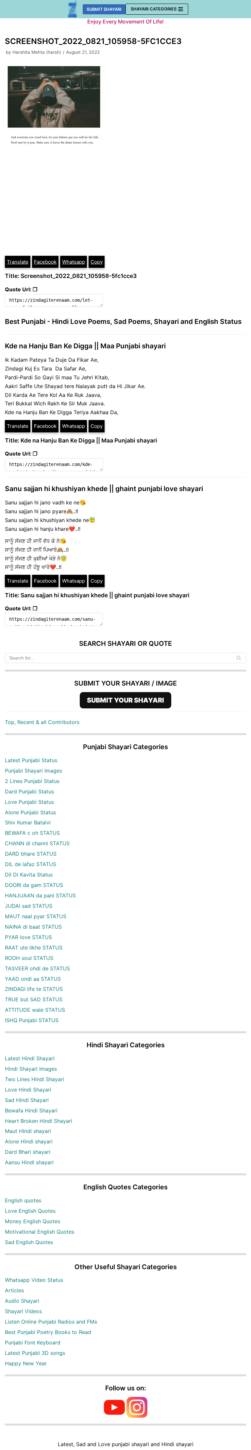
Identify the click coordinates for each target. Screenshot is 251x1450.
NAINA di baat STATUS (33, 926)
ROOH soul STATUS (29, 958)
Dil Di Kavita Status (29, 874)
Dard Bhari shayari (27, 1152)
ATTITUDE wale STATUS (35, 1010)
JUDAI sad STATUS (28, 906)
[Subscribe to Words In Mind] (114, 1416)
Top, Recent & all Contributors (42, 722)
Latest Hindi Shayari (30, 1058)
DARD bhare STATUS (31, 853)
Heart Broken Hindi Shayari (38, 1121)
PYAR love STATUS (28, 937)
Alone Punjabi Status (30, 812)
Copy (97, 262)
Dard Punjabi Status (29, 791)
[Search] (238, 658)
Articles (14, 1290)
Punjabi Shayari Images (33, 770)
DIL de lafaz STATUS (30, 864)
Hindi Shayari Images (31, 1069)
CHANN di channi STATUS (37, 843)
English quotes (23, 1200)
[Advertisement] (125, 206)
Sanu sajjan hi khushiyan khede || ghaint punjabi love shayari (104, 489)
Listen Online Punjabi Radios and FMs (51, 1321)
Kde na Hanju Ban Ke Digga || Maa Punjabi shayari (85, 346)
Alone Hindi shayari (29, 1141)
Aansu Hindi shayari (29, 1162)
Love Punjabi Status (29, 802)
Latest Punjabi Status (31, 760)
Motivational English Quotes (39, 1231)
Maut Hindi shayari (28, 1131)
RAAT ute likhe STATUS (33, 947)
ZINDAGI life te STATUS (34, 989)
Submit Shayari (104, 9)
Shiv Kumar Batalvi (28, 822)
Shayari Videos (23, 1311)
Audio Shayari (22, 1301)
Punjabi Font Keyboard (32, 1342)
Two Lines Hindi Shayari (34, 1079)
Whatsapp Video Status (34, 1280)
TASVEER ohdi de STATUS (37, 968)
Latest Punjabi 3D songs (35, 1353)
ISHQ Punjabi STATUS (32, 1020)
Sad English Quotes (29, 1242)
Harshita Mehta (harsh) (36, 52)
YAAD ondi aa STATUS (33, 979)
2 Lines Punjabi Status (32, 781)
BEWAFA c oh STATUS (32, 833)
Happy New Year (26, 1363)
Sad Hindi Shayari (27, 1100)
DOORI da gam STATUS (34, 885)
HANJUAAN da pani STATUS (40, 895)
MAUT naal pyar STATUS (35, 916)
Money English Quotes (32, 1221)
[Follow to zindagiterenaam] (136, 1416)
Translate (17, 262)
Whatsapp (73, 262)
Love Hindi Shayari (28, 1089)
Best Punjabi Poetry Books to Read (48, 1332)
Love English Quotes (30, 1211)
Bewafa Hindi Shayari (31, 1110)
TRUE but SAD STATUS (33, 999)
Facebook (45, 262)
